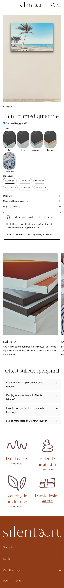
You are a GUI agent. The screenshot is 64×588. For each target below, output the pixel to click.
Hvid (23, 150)
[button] (52, 5)
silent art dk (16, 581)
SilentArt (8, 547)
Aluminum (36, 150)
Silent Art (7, 106)
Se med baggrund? (16, 123)
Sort (9, 150)
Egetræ (50, 150)
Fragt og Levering (11, 206)
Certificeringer (12, 570)
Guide (6, 559)
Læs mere (9, 354)
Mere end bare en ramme (15, 201)
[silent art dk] (32, 4)
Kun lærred (9, 172)
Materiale (7, 195)
